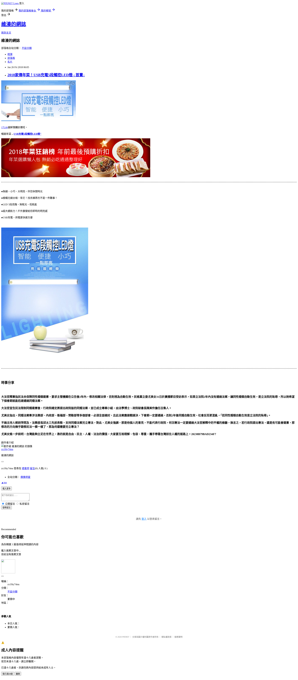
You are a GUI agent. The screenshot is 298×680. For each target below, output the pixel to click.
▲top (4, 482)
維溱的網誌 (13, 24)
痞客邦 (25, 468)
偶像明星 (25, 477)
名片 (9, 61)
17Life (4, 127)
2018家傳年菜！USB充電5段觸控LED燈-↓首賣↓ (46, 75)
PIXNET (125, 637)
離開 (18, 674)
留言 (32, 468)
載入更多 (6, 488)
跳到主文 (6, 32)
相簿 (9, 54)
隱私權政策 (166, 637)
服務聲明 (178, 637)
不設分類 (27, 48)
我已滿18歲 (7, 674)
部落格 (11, 58)
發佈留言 (6, 507)
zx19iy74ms (7, 449)
